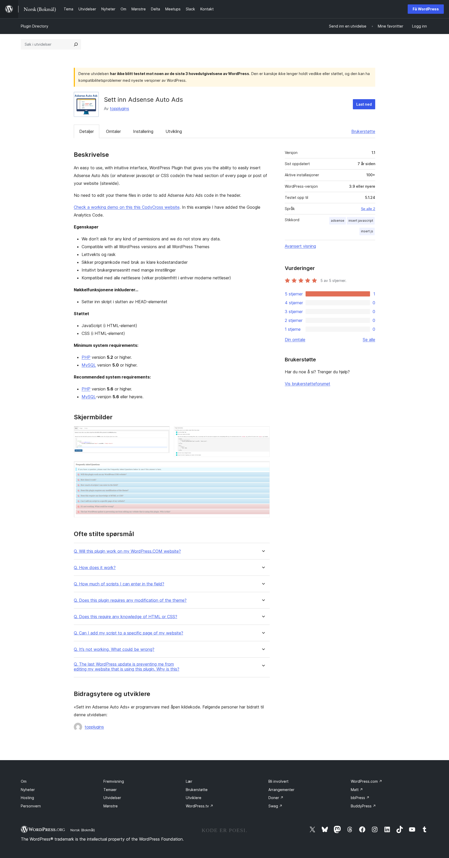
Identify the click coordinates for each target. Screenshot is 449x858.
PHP (86, 357)
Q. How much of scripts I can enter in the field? (119, 584)
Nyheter (28, 789)
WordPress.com (366, 781)
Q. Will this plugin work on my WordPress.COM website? (127, 551)
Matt (357, 789)
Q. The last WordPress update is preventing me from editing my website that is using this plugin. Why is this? (126, 667)
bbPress (360, 797)
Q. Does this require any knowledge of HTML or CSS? (125, 616)
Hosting (27, 797)
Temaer (110, 789)
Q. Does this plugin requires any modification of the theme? (130, 600)
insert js (367, 231)
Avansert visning (300, 246)
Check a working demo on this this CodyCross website (127, 207)
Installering (143, 131)
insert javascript (360, 220)
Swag (275, 806)
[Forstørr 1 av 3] (162, 433)
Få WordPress (426, 9)
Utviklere (193, 797)
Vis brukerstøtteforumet (307, 383)
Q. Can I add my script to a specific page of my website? (128, 633)
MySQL (89, 365)
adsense (337, 220)
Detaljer (86, 131)
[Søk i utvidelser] (76, 44)
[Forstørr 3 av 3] (262, 468)
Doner (275, 797)
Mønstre (110, 806)
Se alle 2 (368, 209)
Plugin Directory (34, 26)
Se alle (369, 339)
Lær (189, 781)
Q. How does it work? (95, 567)
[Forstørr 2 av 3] (262, 433)
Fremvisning (113, 781)
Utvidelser (112, 797)
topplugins (119, 108)
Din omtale (295, 339)
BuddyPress (363, 806)
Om (24, 781)
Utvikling (174, 131)
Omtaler (113, 131)
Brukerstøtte (363, 131)
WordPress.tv (199, 806)
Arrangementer (281, 789)
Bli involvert (278, 781)
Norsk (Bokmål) (82, 830)
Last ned (364, 104)
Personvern (31, 806)
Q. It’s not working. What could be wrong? (114, 649)
